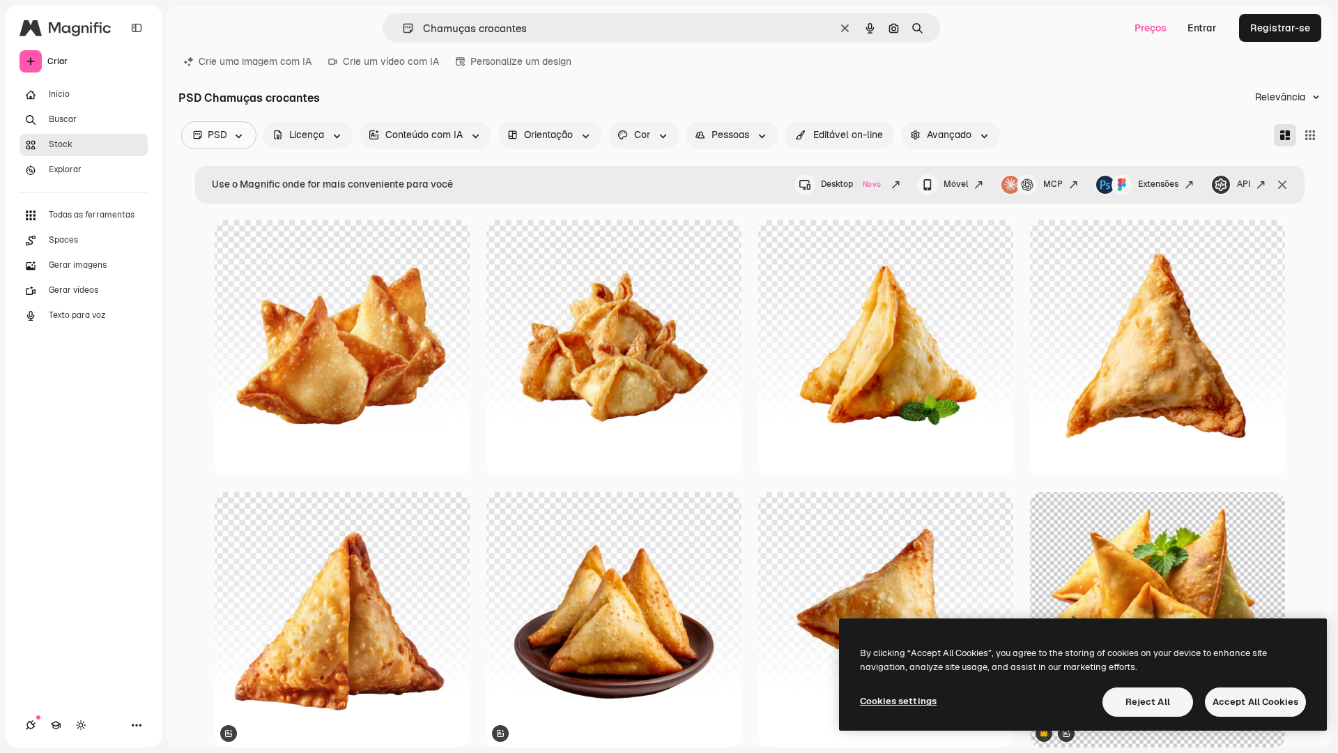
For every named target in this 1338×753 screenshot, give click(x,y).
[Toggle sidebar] (136, 28)
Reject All (1147, 702)
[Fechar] (1282, 184)
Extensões (1158, 184)
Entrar (1202, 28)
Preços (1151, 28)
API (1243, 184)
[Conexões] (31, 725)
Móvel (956, 184)
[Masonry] (1285, 135)
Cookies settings (898, 701)
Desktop (851, 184)
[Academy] (56, 725)
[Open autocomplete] (402, 28)
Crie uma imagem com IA (255, 61)
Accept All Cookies (1255, 702)
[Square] (1310, 135)
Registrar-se (1280, 28)
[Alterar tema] (81, 725)
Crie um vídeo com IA (391, 61)
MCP (1053, 184)
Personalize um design (520, 61)
